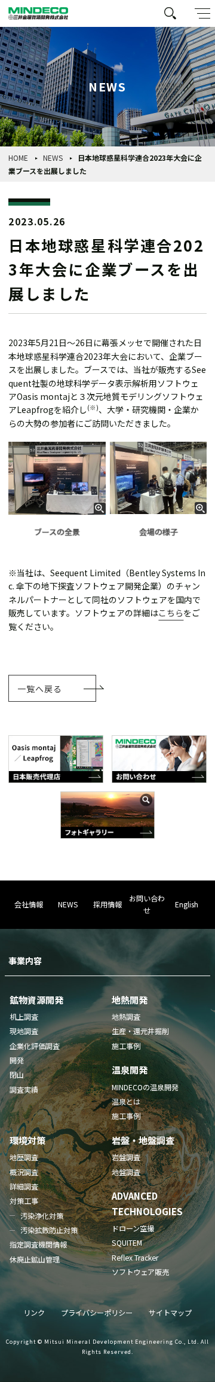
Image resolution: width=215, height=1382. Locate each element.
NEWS (53, 157)
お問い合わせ (147, 904)
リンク (34, 1312)
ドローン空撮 (133, 1228)
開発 (17, 1060)
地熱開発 (130, 999)
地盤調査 (126, 1172)
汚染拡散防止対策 (49, 1230)
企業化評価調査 (35, 1046)
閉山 (17, 1074)
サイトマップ (170, 1312)
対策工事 (24, 1201)
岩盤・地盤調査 (143, 1139)
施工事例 (126, 1046)
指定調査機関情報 (38, 1244)
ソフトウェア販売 (140, 1272)
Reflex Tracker (135, 1257)
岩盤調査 (126, 1157)
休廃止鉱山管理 (35, 1259)
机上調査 (24, 1016)
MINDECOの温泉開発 (145, 1087)
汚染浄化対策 (41, 1215)
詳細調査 (24, 1186)
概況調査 (24, 1172)
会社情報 (28, 904)
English (186, 904)
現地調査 (24, 1031)
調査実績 (24, 1089)
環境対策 (27, 1139)
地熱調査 (126, 1016)
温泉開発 (130, 1069)
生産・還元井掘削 (140, 1031)
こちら (170, 613)
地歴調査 (24, 1157)
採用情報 (107, 904)
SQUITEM (127, 1242)
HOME (18, 157)
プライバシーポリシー (97, 1312)
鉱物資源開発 (36, 999)
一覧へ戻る (39, 689)
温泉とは (126, 1101)
